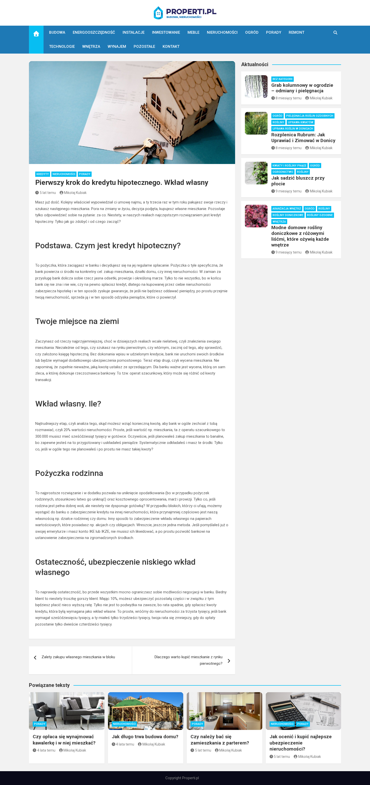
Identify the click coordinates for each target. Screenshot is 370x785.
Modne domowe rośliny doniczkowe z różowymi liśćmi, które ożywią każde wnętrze (300, 236)
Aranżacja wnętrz (287, 208)
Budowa (57, 32)
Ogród (251, 32)
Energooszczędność (94, 32)
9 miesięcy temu (289, 191)
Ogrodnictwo (283, 172)
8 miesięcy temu (289, 98)
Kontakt (171, 46)
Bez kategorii (282, 79)
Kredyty (42, 174)
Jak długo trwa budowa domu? (145, 736)
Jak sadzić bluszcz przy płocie (298, 181)
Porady (273, 32)
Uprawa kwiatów (300, 122)
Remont (296, 32)
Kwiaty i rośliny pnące (289, 165)
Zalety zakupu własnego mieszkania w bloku (78, 657)
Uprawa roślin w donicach (293, 128)
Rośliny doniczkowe (288, 215)
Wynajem (117, 46)
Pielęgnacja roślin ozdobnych (309, 115)
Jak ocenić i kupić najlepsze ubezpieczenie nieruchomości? (301, 743)
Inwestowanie (166, 32)
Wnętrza (91, 46)
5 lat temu (48, 193)
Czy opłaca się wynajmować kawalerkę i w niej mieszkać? (64, 740)
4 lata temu (46, 750)
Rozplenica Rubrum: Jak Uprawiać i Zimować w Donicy (303, 137)
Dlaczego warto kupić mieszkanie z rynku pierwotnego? (189, 660)
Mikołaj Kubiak (75, 193)
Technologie (62, 46)
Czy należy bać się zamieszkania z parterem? (220, 740)
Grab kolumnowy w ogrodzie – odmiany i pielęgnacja (302, 88)
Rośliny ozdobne (320, 215)
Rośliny (278, 122)
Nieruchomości (222, 32)
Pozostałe (144, 46)
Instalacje (133, 32)
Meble (193, 32)
